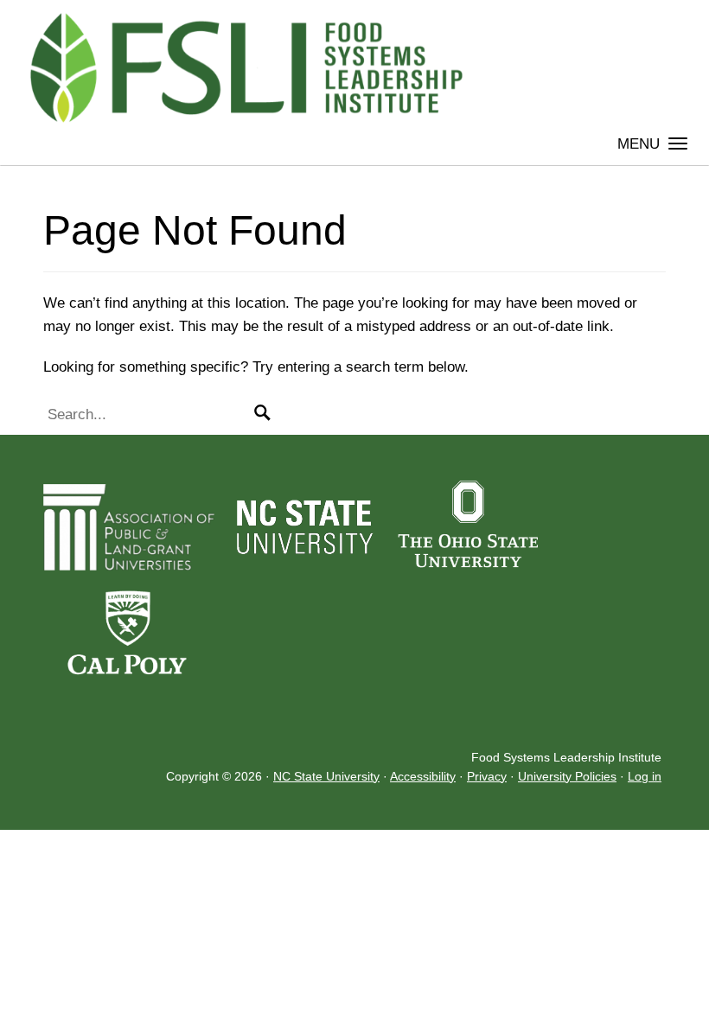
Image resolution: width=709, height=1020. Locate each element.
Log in (644, 776)
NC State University (326, 776)
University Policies (567, 776)
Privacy (487, 776)
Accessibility (423, 776)
